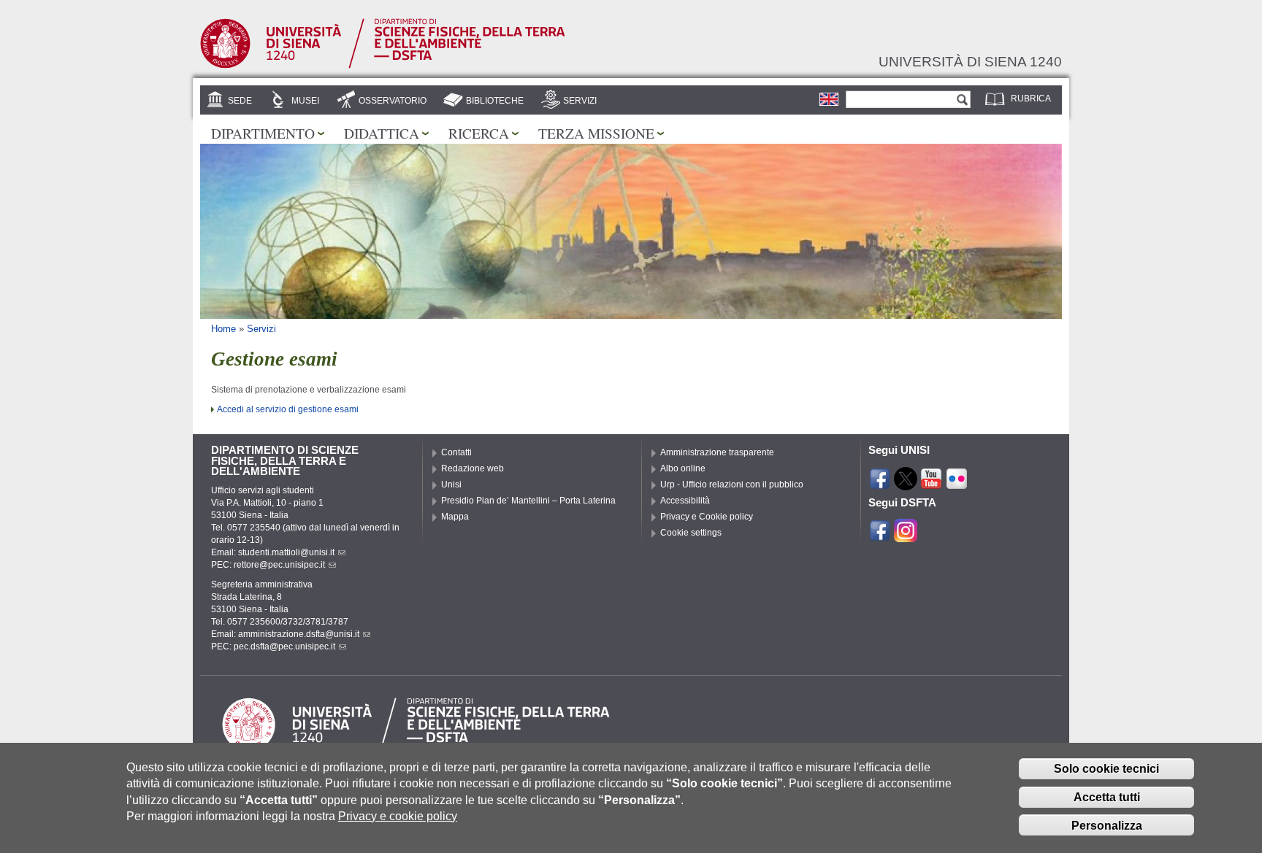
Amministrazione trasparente (717, 452)
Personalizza (1106, 825)
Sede (240, 101)
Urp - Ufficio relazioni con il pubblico (731, 484)
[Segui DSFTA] (905, 535)
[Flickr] (956, 484)
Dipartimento (263, 132)
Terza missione (596, 132)
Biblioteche (495, 101)
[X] (905, 484)
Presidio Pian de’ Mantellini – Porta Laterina (528, 500)
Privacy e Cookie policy (706, 517)
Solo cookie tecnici (1106, 769)
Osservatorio (393, 101)
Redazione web (472, 468)
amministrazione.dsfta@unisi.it (298, 634)
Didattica (381, 132)
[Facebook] (880, 484)
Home (223, 328)
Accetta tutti (1107, 797)
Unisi (451, 484)
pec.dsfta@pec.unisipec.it (284, 646)
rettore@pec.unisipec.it (279, 565)
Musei (305, 101)
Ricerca (478, 132)
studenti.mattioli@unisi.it (286, 552)
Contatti (456, 452)
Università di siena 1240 (970, 61)
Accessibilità (685, 500)
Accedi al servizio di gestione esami (288, 409)
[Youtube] (931, 484)
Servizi (580, 101)
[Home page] (382, 66)
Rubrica (1031, 98)
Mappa (455, 517)
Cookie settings (691, 533)
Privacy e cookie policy (397, 816)
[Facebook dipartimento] (880, 535)
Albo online (682, 468)
